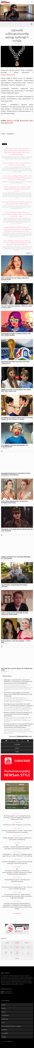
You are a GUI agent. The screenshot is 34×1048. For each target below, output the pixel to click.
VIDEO (17, 752)
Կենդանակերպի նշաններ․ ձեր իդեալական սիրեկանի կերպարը (17, 880)
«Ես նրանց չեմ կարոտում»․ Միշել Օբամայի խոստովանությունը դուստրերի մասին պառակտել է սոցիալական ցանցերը (17, 896)
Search (17, 958)
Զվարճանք (5, 1019)
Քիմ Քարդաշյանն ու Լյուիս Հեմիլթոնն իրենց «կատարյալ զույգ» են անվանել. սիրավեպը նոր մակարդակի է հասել (17, 817)
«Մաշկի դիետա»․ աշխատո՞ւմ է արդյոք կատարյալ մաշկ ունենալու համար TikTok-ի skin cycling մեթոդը (17, 855)
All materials (17, 913)
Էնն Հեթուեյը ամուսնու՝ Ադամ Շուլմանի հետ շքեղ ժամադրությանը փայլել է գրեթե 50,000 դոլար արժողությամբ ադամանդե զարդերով (18, 725)
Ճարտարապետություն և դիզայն (11, 1026)
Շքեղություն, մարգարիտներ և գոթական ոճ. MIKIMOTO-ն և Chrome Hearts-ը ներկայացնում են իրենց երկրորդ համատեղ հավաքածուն (18, 681)
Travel (3, 1022)
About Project (5, 973)
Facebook (22, 120)
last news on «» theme (20, 736)
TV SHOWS (17, 744)
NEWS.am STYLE (12, 120)
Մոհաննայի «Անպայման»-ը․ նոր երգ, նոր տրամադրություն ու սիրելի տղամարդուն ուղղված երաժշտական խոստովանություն (17, 872)
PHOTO (17, 748)
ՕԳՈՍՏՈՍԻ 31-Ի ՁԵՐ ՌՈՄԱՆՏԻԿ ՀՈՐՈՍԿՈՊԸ (17, 825)
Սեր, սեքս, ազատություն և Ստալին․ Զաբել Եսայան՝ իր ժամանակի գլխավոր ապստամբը (17, 831)
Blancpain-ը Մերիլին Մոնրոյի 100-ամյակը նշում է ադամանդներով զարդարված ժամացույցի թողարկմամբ (18, 713)
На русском (10, 133)
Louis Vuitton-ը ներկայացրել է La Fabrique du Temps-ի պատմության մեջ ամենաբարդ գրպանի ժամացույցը (18, 694)
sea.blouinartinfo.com (7, 74)
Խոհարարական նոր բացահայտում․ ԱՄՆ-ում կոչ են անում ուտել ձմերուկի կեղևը (17, 888)
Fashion (4, 1008)
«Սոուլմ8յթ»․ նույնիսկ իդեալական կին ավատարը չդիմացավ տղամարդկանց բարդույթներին (17, 847)
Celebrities (4, 1029)
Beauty (3, 1012)
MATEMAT (9, 1041)
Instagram (7, 123)
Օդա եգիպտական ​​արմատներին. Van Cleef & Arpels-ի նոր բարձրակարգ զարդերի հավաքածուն (18, 704)
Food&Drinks (5, 1015)
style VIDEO (5, 1033)
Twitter (31, 120)
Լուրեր (4, 1004)
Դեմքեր (4, 1037)
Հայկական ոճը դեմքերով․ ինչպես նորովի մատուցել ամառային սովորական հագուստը (17, 862)
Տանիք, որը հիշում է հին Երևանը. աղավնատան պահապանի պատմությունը (17, 838)
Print (3, 133)
